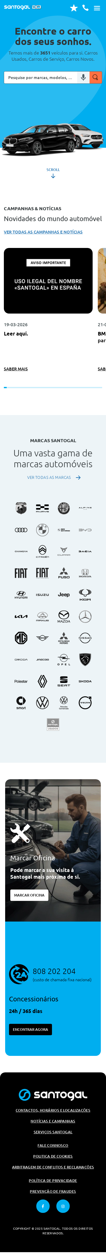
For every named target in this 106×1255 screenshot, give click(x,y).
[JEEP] (63, 594)
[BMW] (42, 530)
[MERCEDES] (85, 616)
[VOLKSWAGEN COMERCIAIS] (63, 702)
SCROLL (53, 170)
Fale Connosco (53, 1145)
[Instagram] (63, 1206)
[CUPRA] (63, 551)
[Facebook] (43, 1206)
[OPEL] (63, 659)
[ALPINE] (85, 508)
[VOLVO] (85, 702)
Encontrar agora (30, 1029)
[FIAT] (21, 573)
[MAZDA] (63, 616)
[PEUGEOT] (85, 659)
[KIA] (21, 616)
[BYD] (85, 530)
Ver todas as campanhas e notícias (43, 232)
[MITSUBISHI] (63, 638)
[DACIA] (85, 551)
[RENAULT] (42, 681)
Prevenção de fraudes (53, 1191)
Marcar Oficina (29, 895)
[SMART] (21, 702)
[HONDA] (85, 573)
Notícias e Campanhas (53, 1121)
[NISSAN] (85, 638)
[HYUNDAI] (21, 594)
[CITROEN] (42, 551)
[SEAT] (63, 681)
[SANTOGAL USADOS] (53, 724)
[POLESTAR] (21, 681)
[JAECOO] (42, 659)
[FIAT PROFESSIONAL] (42, 573)
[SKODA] (85, 681)
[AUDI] (21, 530)
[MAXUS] (42, 616)
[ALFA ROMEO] (63, 508)
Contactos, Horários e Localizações (53, 1110)
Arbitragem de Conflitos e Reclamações (53, 1167)
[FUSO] (63, 573)
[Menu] (97, 8)
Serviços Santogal (53, 1132)
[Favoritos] (74, 8)
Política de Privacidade (53, 1181)
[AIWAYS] (42, 508)
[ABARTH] (21, 508)
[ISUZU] (42, 594)
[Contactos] (85, 8)
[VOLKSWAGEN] (42, 702)
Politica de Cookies (53, 1156)
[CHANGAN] (21, 551)
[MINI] (42, 638)
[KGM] (85, 594)
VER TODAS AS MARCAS (49, 477)
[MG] (21, 638)
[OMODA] (21, 659)
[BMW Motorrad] (63, 530)
